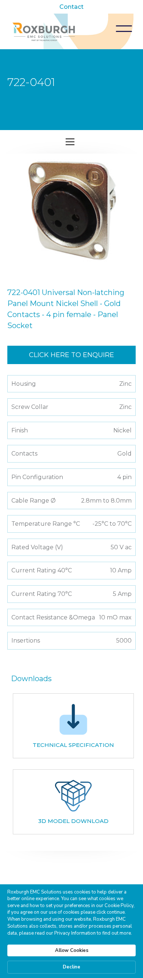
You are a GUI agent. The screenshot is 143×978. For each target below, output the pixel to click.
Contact (71, 6)
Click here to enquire (71, 355)
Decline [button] (71, 967)
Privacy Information (75, 933)
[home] (44, 31)
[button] (124, 28)
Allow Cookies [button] (71, 950)
